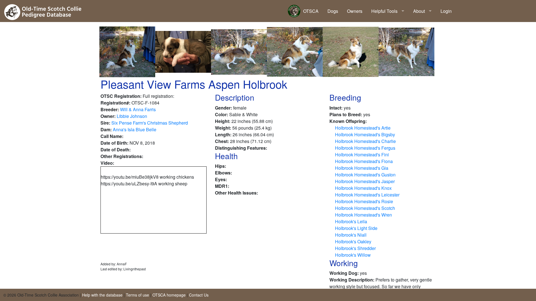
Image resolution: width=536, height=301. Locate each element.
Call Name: (111, 136)
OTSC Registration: (121, 96)
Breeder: (109, 109)
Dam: (106, 129)
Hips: (220, 166)
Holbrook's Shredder (355, 248)
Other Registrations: (121, 156)
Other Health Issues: (236, 193)
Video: (107, 163)
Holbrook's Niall (351, 235)
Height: (222, 121)
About (419, 11)
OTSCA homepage (169, 295)
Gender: (223, 108)
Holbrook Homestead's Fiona (364, 161)
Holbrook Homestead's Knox (363, 188)
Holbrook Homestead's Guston (365, 174)
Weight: (223, 128)
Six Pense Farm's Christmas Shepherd (149, 123)
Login (446, 11)
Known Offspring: (348, 121)
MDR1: (222, 186)
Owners (354, 11)
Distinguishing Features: (241, 148)
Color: (221, 114)
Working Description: (351, 279)
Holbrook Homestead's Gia (361, 168)
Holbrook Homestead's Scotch (365, 208)
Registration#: (115, 102)
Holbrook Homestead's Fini (362, 154)
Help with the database (102, 295)
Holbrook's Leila (351, 221)
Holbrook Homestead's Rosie (364, 201)
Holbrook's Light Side (356, 228)
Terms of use (137, 295)
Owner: (108, 116)
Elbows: (223, 172)
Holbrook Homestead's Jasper (365, 181)
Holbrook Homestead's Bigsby (365, 134)
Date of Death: (115, 149)
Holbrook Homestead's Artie (363, 128)
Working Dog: (344, 273)
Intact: (336, 108)
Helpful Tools (384, 11)
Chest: (222, 141)
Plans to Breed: (345, 114)
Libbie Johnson (132, 116)
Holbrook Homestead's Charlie (365, 141)
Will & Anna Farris (138, 109)
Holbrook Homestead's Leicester (367, 194)
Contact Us (199, 295)
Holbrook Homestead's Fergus (365, 148)
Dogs (332, 11)
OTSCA (311, 11)
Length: (223, 134)
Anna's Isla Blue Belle (134, 129)
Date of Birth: (114, 143)
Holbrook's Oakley (353, 241)
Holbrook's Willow (353, 255)
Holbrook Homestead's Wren (363, 215)
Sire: (105, 123)
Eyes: (221, 179)
